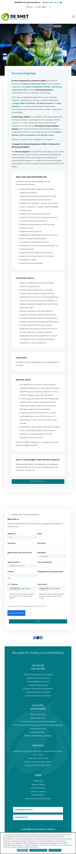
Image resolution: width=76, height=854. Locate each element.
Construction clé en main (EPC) (38, 765)
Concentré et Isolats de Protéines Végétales (38, 722)
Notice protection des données (38, 799)
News (30, 7)
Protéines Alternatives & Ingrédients (38, 689)
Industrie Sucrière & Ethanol (38, 678)
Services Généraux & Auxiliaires (38, 696)
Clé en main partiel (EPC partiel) (38, 762)
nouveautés (21, 817)
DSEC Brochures (38, 788)
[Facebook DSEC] (58, 2)
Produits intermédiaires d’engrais (38, 736)
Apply (38, 621)
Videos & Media (38, 784)
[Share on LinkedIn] (41, 637)
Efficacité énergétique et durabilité (38, 674)
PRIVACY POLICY (55, 850)
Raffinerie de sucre (38, 714)
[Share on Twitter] (37, 637)
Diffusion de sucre (38, 718)
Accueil (24, 47)
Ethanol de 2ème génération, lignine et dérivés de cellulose (38, 725)
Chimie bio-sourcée (38, 729)
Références (38, 781)
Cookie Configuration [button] (38, 850)
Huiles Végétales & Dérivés (38, 682)
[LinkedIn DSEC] (55, 2)
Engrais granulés (38, 732)
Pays (9, 578)
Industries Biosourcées (38, 685)
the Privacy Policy (40, 606)
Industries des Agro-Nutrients (38, 692)
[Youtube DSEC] (61, 2)
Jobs (39, 7)
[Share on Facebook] (34, 637)
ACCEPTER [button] (22, 850)
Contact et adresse (38, 791)
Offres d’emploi (34, 47)
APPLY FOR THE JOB (37, 481)
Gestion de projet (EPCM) (38, 758)
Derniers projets (24, 810)
